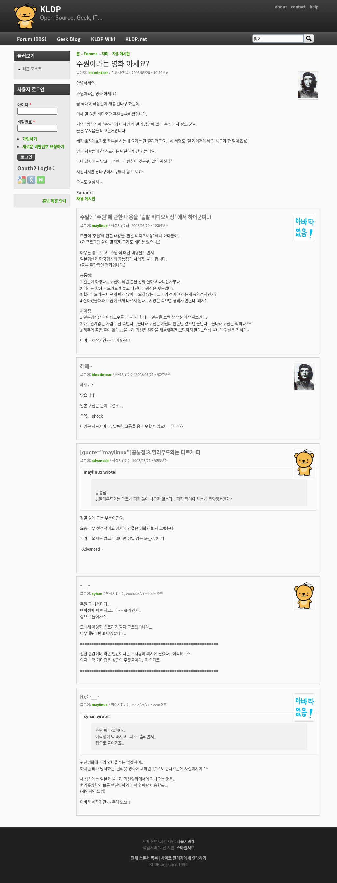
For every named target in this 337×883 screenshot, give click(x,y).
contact (298, 6)
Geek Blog (69, 38)
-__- (85, 585)
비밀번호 (26, 121)
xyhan (97, 593)
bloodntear (98, 72)
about (281, 6)
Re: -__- (89, 696)
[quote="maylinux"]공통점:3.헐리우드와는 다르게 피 (140, 451)
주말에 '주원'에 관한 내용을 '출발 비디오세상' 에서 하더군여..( (146, 216)
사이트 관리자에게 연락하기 (183, 858)
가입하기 (29, 139)
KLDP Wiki (103, 38)
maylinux (100, 225)
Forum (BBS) (31, 38)
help (314, 6)
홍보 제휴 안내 (54, 201)
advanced (100, 460)
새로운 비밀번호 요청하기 (43, 146)
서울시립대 (186, 841)
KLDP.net (136, 38)
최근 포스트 (31, 68)
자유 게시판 (121, 53)
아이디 (24, 104)
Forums (91, 53)
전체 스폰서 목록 (144, 858)
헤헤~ (86, 366)
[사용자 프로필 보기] (308, 96)
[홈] (25, 16)
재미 (105, 53)
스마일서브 (185, 847)
